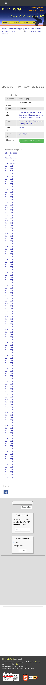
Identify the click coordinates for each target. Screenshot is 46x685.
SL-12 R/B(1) (10, 161)
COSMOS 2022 (11, 153)
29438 (21, 127)
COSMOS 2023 (11, 156)
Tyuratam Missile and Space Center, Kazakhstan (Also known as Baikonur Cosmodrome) (31, 115)
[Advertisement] (23, 59)
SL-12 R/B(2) (10, 163)
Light (17, 542)
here (17, 664)
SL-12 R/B (9, 169)
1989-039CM (24, 134)
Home (5, 22)
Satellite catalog (28, 22)
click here (37, 662)
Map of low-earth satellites (31, 29)
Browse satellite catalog (11, 29)
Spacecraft (14, 22)
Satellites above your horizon (13, 31)
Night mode (19, 546)
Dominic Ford (8, 659)
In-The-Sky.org (11, 9)
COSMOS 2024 (11, 158)
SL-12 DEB (9, 166)
